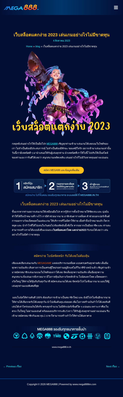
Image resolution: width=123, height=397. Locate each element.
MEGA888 (52, 143)
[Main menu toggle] (116, 7)
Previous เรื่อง (12, 366)
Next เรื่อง (113, 366)
